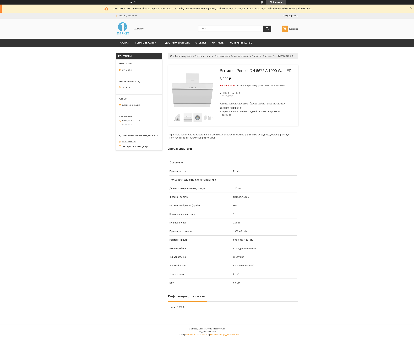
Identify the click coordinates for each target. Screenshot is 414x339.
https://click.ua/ (129, 141)
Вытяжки (256, 56)
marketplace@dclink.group (135, 146)
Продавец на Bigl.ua (207, 332)
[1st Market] (123, 34)
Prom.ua (221, 329)
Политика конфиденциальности (225, 334)
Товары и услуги (145, 43)
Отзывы (200, 43)
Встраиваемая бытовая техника (232, 56)
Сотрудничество (241, 43)
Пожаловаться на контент (197, 334)
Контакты (218, 43)
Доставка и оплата (177, 43)
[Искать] (267, 29)
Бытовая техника (204, 56)
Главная (124, 43)
